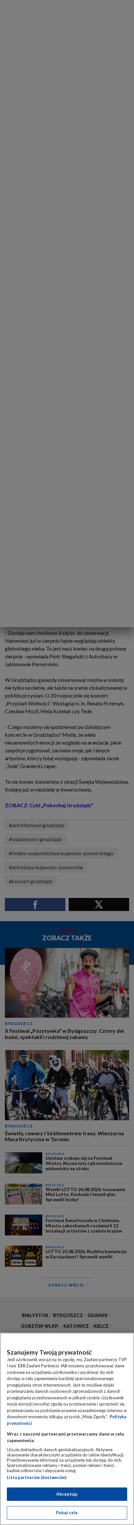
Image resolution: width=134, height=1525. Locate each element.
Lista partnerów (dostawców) (36, 1477)
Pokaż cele (67, 1512)
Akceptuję (66, 1494)
